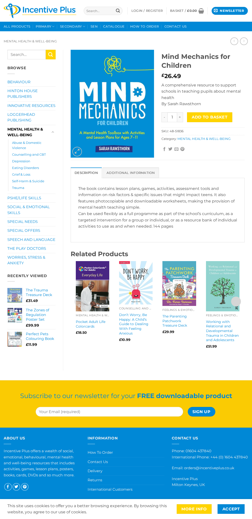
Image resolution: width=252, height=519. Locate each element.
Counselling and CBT (29, 154)
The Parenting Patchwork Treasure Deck (174, 321)
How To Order (144, 26)
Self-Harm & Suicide (28, 181)
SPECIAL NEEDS (22, 221)
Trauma (18, 188)
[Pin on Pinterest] (182, 149)
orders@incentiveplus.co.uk (209, 468)
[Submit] (118, 11)
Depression (21, 161)
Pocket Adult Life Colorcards (90, 324)
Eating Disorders (25, 168)
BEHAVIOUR (19, 82)
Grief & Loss (21, 174)
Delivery (95, 471)
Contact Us (175, 26)
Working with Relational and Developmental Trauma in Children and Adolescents (222, 330)
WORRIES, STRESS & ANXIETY (26, 260)
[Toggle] (53, 132)
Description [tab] (86, 173)
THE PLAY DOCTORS (26, 248)
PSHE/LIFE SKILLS (24, 198)
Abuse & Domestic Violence (26, 145)
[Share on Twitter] (170, 149)
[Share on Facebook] (164, 149)
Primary (43, 26)
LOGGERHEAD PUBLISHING (21, 117)
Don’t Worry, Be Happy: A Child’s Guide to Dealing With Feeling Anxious (133, 324)
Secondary (71, 26)
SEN (94, 26)
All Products (17, 26)
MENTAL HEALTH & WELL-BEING (30, 41)
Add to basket (209, 117)
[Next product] (234, 41)
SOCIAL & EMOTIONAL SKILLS (28, 210)
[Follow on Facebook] (8, 487)
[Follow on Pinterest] (25, 487)
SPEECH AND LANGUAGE (31, 239)
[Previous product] (244, 41)
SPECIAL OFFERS (23, 230)
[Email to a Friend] (176, 149)
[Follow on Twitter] (16, 487)
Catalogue (114, 26)
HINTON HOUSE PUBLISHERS (22, 94)
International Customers (110, 489)
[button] (187, 10)
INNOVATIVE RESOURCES (31, 105)
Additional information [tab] (131, 173)
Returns (95, 480)
